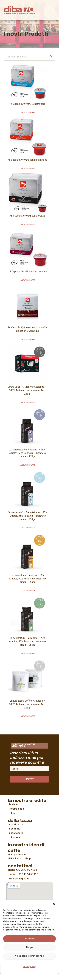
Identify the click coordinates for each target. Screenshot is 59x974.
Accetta (30, 939)
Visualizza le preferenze (29, 956)
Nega (29, 947)
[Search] (51, 56)
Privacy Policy (29, 967)
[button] (54, 904)
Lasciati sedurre (27, 112)
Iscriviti (29, 779)
